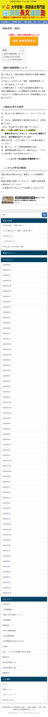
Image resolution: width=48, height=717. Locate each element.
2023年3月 (6, 444)
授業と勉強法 (28, 22)
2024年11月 (7, 349)
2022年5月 (6, 498)
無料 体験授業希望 (24, 40)
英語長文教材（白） (10, 662)
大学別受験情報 (8, 636)
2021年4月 (6, 566)
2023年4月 (6, 439)
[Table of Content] (22, 50)
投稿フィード (7, 689)
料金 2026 (37, 22)
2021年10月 (7, 535)
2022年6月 (6, 492)
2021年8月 (6, 545)
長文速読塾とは (5, 22)
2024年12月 (7, 344)
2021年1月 (6, 582)
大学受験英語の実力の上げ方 (13, 641)
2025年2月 (6, 333)
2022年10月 (7, 471)
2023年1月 (6, 455)
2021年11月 (7, 529)
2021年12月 (7, 524)
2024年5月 (6, 376)
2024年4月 (6, 381)
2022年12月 (7, 460)
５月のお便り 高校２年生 (12, 225)
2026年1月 (6, 275)
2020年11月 (7, 593)
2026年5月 (6, 264)
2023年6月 (6, 429)
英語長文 (6, 657)
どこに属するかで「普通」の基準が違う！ (18, 230)
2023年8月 (6, 423)
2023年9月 (6, 418)
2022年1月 (6, 519)
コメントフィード (9, 694)
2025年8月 (6, 302)
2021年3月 (6, 572)
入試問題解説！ (8, 609)
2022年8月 (6, 482)
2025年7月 (6, 307)
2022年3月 (6, 508)
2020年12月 (7, 588)
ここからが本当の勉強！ (13, 59)
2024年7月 (6, 365)
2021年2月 (6, 577)
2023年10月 (7, 413)
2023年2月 (6, 450)
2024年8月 (6, 360)
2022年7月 (6, 487)
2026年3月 (6, 270)
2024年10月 (7, 355)
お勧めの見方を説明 (12, 57)
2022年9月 (6, 476)
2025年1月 (6, 339)
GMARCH (6, 604)
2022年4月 (6, 503)
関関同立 (6, 673)
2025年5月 (6, 317)
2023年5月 (6, 434)
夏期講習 (6, 625)
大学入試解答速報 (9, 630)
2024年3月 (6, 386)
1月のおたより (8, 236)
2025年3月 (6, 328)
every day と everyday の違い (13, 246)
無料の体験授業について (13, 54)
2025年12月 (7, 280)
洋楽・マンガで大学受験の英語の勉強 (16, 652)
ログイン (6, 684)
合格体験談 (7, 620)
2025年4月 (6, 323)
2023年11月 (7, 407)
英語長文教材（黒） (10, 667)
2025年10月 (7, 291)
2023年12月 (7, 402)
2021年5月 (6, 561)
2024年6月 (6, 370)
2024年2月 (6, 392)
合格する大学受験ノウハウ (12, 614)
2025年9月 (6, 296)
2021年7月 (6, 550)
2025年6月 (6, 312)
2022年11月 (7, 466)
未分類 (5, 646)
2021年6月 (6, 556)
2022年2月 (6, 513)
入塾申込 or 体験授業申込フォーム (24, 709)
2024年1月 (6, 397)
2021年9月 (6, 540)
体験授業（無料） (17, 22)
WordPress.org (8, 700)
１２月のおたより (9, 241)
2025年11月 (7, 286)
